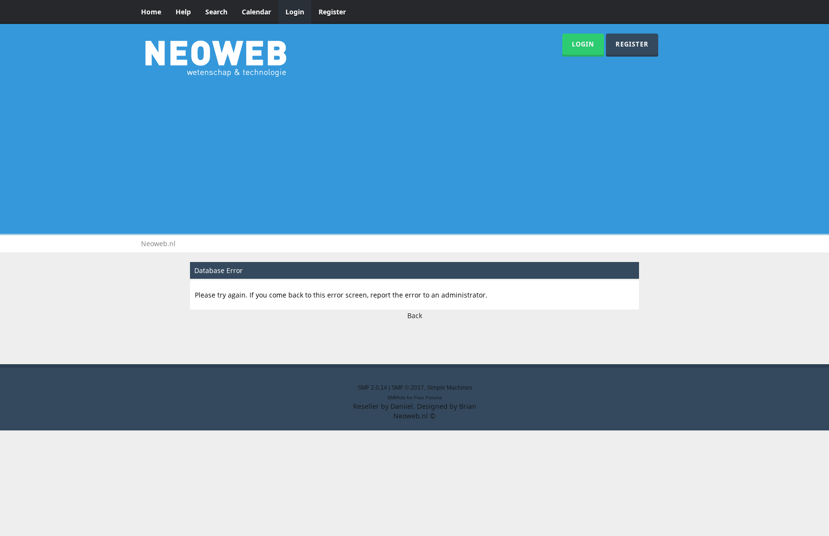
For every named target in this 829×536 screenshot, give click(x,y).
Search (216, 11)
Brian (467, 406)
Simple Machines (449, 387)
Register (332, 11)
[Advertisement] (414, 153)
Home (151, 11)
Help (183, 11)
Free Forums (428, 397)
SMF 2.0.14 (372, 387)
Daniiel (402, 406)
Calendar (256, 11)
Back (414, 315)
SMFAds (396, 397)
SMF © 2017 (407, 387)
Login (294, 11)
